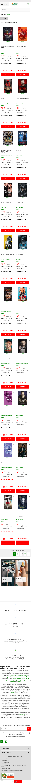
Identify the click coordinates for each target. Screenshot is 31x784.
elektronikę (3, 680)
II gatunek (22, 714)
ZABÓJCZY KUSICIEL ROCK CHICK (21, 516)
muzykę (12, 681)
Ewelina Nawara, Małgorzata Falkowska (21, 467)
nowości (12, 692)
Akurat (2, 53)
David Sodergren (5, 103)
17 (25, 554)
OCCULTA (18, 151)
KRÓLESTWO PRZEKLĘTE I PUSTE (7, 47)
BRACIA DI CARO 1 (20, 411)
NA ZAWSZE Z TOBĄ (6, 411)
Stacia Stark (4, 51)
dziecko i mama (16, 678)
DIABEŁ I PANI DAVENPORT (7, 255)
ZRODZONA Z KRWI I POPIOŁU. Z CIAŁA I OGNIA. (6, 152)
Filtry (5, 18)
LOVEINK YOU (19, 255)
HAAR (2, 98)
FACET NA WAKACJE (21, 307)
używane (3, 716)
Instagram (6, 741)
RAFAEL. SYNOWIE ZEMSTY (22, 98)
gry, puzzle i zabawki (22, 675)
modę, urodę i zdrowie (23, 680)
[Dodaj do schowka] (12, 28)
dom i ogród (25, 678)
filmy (19, 681)
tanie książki (12, 675)
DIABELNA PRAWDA (6, 203)
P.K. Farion (3, 207)
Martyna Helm (19, 207)
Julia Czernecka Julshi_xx (22, 363)
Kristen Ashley (19, 519)
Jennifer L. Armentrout (21, 51)
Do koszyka (8, 70)
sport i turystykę (12, 680)
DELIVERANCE (19, 203)
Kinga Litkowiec (19, 415)
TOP (25, 145)
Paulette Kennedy (5, 259)
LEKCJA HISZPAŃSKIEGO (7, 359)
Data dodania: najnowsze (15, 23)
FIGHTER (3, 515)
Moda (4, 579)
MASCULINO (19, 359)
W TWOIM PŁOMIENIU (21, 47)
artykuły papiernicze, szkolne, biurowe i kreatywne (15, 677)
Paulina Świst (19, 155)
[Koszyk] (27, 4)
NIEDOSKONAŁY (20, 463)
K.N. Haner (18, 259)
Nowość (8, 41)
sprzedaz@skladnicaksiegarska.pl (12, 770)
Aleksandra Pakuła (5, 363)
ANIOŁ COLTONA (5, 307)
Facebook (1, 741)
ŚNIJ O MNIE (4, 463)
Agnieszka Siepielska (21, 103)
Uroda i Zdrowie (18, 579)
